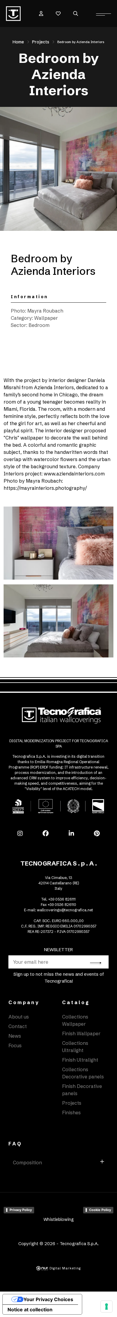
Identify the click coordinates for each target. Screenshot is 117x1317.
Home (18, 42)
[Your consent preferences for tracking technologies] (106, 1306)
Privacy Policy (21, 1210)
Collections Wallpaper (75, 1020)
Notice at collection (30, 1310)
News (14, 1036)
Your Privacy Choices (48, 1299)
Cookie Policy (100, 1210)
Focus (15, 1045)
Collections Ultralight (75, 1046)
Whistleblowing (59, 1219)
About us (18, 1017)
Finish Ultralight (80, 1060)
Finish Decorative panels (82, 1089)
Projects (40, 42)
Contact (17, 1026)
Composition (27, 1163)
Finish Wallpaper (81, 1033)
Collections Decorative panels (83, 1073)
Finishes (71, 1113)
